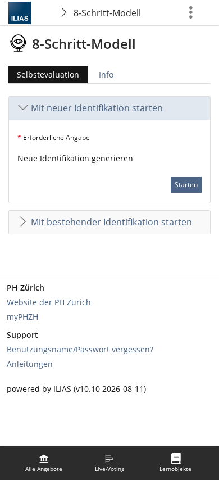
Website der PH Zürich (49, 302)
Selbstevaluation (43, 76)
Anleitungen (30, 364)
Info (106, 74)
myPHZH (22, 316)
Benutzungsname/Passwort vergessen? (80, 349)
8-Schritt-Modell (107, 13)
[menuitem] (43, 463)
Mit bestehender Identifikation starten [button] (111, 222)
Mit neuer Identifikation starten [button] (97, 108)
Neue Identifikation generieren (75, 158)
